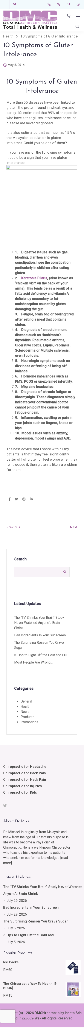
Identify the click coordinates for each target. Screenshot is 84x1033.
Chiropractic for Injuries (22, 786)
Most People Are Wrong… (33, 662)
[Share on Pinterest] (24, 499)
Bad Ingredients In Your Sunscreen (40, 635)
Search (20, 559)
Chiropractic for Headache (24, 767)
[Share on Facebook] (10, 499)
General (26, 701)
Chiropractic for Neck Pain (24, 779)
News (25, 712)
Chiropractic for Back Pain (24, 773)
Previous (13, 527)
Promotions (29, 722)
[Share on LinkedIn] (31, 499)
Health (25, 706)
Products (27, 717)
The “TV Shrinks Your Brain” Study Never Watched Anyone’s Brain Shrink (39, 622)
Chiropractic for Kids (20, 792)
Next (73, 527)
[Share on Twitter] (16, 499)
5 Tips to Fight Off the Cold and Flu (40, 655)
